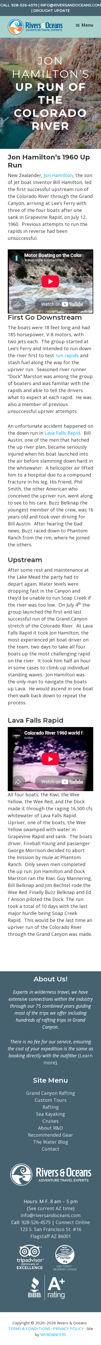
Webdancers (53, 1334)
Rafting (50, 1107)
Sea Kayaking (50, 1114)
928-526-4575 (24, 5)
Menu (87, 25)
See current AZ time (50, 1208)
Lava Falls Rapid (62, 433)
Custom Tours (51, 1100)
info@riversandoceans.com (70, 5)
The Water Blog (50, 1142)
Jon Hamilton (58, 175)
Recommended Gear (50, 1135)
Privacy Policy (68, 1328)
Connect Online (73, 1222)
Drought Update (51, 10)
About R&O (50, 1128)
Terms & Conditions (29, 1328)
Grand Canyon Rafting (50, 1093)
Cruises (50, 1121)
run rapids (67, 355)
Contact (50, 1149)
